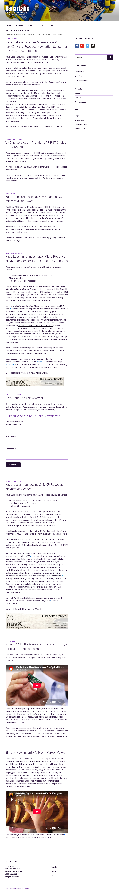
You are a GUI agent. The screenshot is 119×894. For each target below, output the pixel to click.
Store (30, 25)
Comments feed (81, 124)
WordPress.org (80, 129)
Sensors (78, 98)
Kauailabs (59, 601)
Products (20, 25)
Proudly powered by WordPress (17, 889)
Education (78, 76)
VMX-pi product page (51, 178)
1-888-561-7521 (11, 874)
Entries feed (79, 120)
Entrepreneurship (81, 80)
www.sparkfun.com (55, 835)
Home (9, 25)
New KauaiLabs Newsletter (24, 398)
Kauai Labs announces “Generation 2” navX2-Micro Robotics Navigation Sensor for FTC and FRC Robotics (36, 46)
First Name (11, 437)
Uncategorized (80, 102)
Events (77, 85)
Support (40, 25)
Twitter (53, 871)
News (51, 25)
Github (53, 876)
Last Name (11, 449)
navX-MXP (50, 350)
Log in (77, 116)
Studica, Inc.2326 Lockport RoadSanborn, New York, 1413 (14, 868)
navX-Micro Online (39, 373)
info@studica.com (12, 877)
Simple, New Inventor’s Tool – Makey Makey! (35, 752)
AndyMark (45, 601)
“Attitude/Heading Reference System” (35, 325)
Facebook (55, 863)
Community (79, 71)
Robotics (78, 93)
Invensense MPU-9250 (20, 556)
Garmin (48, 655)
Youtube (54, 867)
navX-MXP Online (35, 609)
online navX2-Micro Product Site (47, 126)
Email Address (13, 424)
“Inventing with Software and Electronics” (33, 761)
